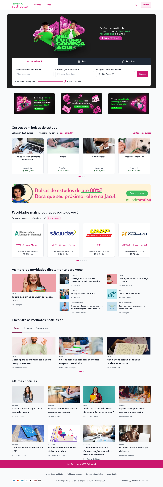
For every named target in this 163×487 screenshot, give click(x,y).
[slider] (64, 81)
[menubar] (43, 5)
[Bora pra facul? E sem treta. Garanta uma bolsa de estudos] (81, 51)
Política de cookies (74, 474)
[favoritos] (137, 5)
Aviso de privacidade (54, 474)
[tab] (79, 176)
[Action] (81, 193)
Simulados (42, 328)
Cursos (28, 328)
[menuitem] (38, 5)
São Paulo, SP (66, 133)
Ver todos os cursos (142, 133)
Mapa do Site (112, 474)
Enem (17, 328)
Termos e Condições (94, 474)
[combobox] (34, 74)
